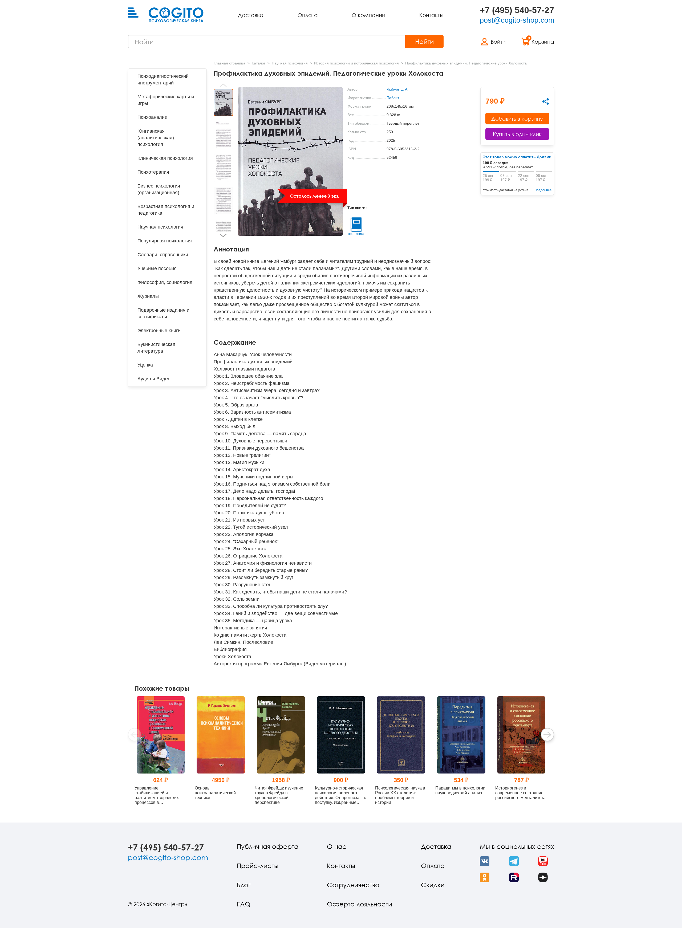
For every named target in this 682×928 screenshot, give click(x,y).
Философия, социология (164, 282)
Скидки (433, 885)
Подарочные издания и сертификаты (163, 313)
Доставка (250, 15)
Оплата (308, 15)
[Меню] (133, 12)
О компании (368, 15)
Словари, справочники (162, 254)
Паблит (393, 98)
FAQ (243, 904)
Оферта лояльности (359, 904)
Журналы (148, 296)
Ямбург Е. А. (397, 89)
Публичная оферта (267, 846)
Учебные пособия (157, 268)
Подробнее (543, 190)
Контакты (431, 15)
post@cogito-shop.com (517, 20)
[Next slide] (223, 235)
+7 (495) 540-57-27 (517, 10)
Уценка (145, 365)
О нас (337, 846)
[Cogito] (176, 14)
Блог (244, 885)
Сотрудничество (353, 885)
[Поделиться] (545, 101)
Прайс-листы (257, 865)
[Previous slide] (223, 85)
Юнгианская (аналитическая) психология (155, 137)
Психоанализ (152, 117)
